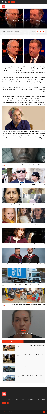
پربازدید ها (12, 341)
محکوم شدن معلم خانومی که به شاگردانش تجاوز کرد (23, 333)
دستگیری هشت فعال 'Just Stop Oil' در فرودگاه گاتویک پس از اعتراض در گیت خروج (28, 304)
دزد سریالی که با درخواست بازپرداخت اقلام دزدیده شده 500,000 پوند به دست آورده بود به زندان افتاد (25, 204)
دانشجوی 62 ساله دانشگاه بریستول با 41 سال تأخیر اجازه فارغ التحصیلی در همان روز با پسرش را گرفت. (25, 264)
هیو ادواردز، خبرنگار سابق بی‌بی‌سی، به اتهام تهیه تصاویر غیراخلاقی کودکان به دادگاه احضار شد (27, 184)
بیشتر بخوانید (23, 330)
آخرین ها (34, 341)
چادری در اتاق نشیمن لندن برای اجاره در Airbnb (37, 345)
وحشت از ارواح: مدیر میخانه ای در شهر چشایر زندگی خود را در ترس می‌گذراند (33, 375)
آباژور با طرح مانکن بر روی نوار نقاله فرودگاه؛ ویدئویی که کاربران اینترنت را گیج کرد (32, 354)
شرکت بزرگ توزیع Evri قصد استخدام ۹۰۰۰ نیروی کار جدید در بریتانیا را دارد (30, 284)
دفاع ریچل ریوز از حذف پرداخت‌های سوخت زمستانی (35, 244)
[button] (4, 51)
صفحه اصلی (4, 31)
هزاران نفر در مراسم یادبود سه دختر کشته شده (36, 224)
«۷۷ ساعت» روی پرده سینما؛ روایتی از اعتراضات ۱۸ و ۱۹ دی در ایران (32, 164)
